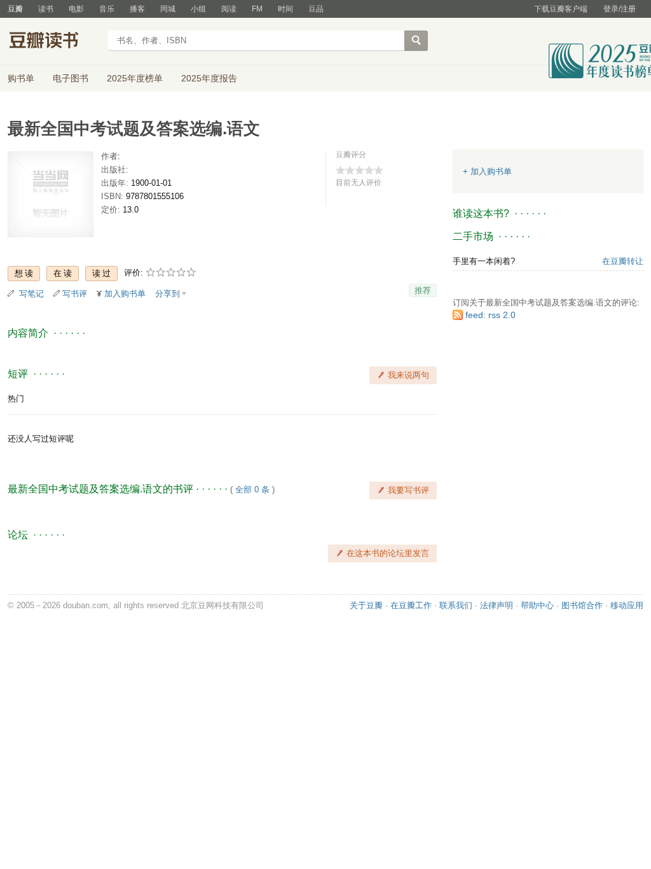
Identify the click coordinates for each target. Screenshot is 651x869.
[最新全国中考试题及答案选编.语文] (50, 197)
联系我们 (455, 605)
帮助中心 (537, 605)
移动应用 (626, 605)
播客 (137, 8)
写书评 (74, 293)
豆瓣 (15, 8)
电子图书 (70, 78)
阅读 (228, 8)
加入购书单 (125, 293)
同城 (167, 8)
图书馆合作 (582, 605)
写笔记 (31, 293)
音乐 (106, 8)
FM (257, 8)
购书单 (21, 78)
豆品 (316, 8)
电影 (76, 8)
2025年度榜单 (135, 78)
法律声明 (496, 605)
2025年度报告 (209, 78)
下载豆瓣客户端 (560, 8)
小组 (198, 8)
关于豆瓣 (366, 605)
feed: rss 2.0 (490, 315)
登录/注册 (619, 8)
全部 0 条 (252, 489)
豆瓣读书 (54, 42)
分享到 (167, 293)
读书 (45, 8)
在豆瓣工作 (411, 605)
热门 (16, 398)
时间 (285, 8)
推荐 (423, 290)
